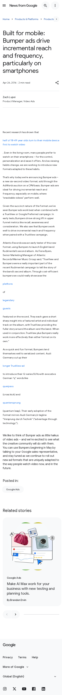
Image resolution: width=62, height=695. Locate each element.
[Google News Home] (23, 5)
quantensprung (11, 402)
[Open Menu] (4, 5)
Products (49, 19)
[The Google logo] (9, 645)
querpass (8, 386)
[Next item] (15, 614)
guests (7, 308)
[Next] (56, 19)
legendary (8, 300)
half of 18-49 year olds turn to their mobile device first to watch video (31, 142)
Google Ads (13, 489)
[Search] (45, 5)
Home (6, 19)
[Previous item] (7, 614)
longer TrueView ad (14, 365)
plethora (8, 283)
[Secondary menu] (55, 5)
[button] (57, 83)
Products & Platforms (26, 19)
